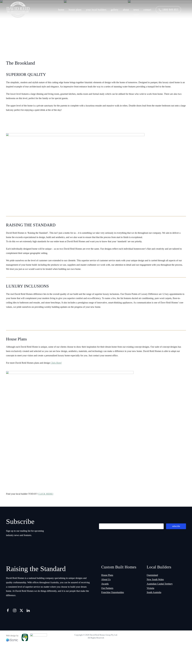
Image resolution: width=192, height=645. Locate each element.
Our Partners (107, 588)
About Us (106, 579)
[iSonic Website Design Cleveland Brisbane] (12, 640)
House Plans (75, 9)
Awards (105, 583)
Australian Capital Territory (160, 583)
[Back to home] (18, 9)
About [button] (126, 9)
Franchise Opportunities (112, 592)
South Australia (154, 592)
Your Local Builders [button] (96, 9)
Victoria (150, 588)
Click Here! (56, 363)
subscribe (176, 526)
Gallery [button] (114, 9)
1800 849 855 (170, 9)
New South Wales (155, 579)
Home (61, 9)
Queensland (152, 575)
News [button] (136, 9)
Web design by (12, 636)
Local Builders (159, 567)
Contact (147, 9)
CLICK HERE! (45, 494)
